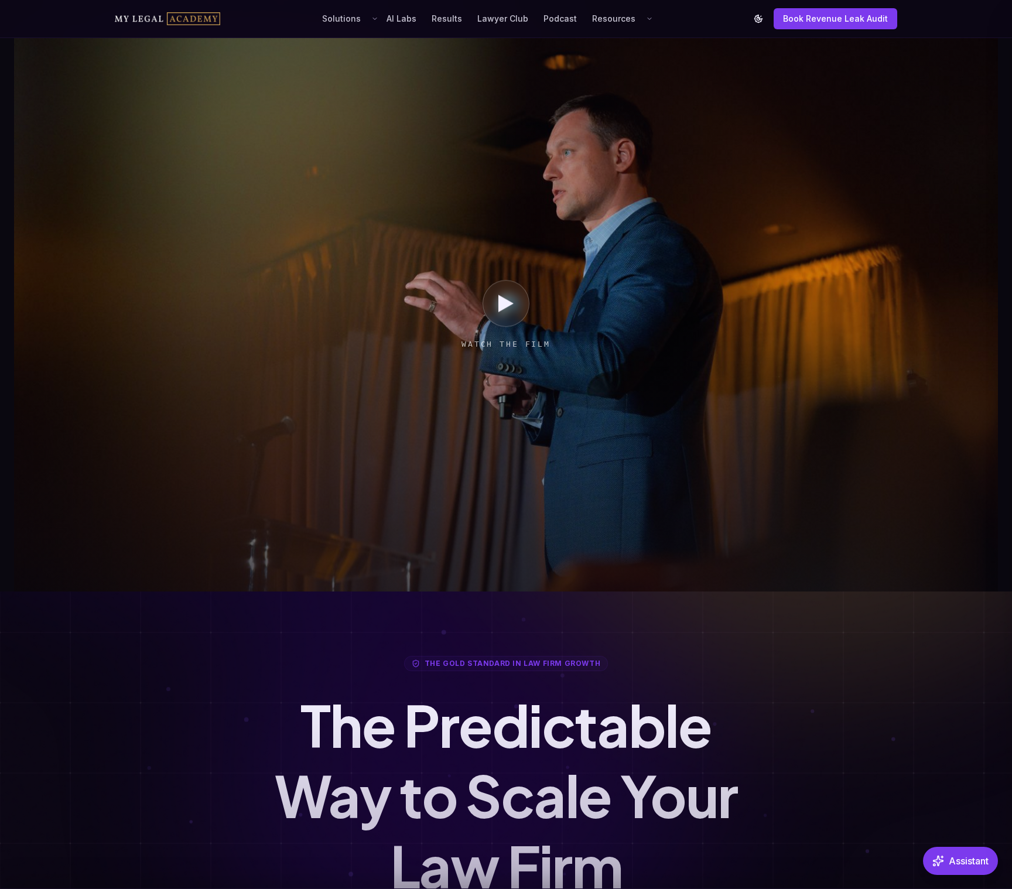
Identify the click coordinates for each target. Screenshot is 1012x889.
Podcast (560, 18)
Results (447, 18)
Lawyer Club (502, 18)
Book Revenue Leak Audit (835, 18)
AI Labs (401, 18)
